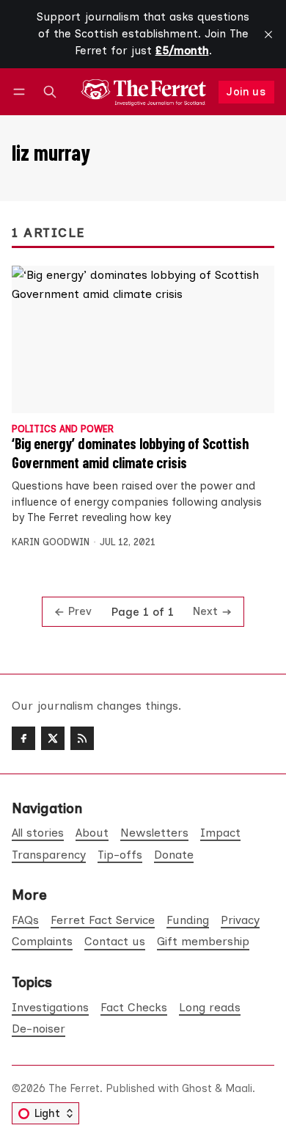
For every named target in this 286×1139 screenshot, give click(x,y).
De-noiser (38, 1029)
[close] (268, 34)
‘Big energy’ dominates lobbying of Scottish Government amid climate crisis (130, 452)
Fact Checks (133, 1007)
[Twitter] (53, 738)
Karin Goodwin (50, 541)
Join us (246, 91)
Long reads (210, 1007)
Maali (238, 1088)
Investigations (50, 1007)
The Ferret (74, 1088)
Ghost (197, 1088)
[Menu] (22, 92)
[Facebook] (23, 738)
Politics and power (63, 429)
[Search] (49, 92)
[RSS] (82, 738)
